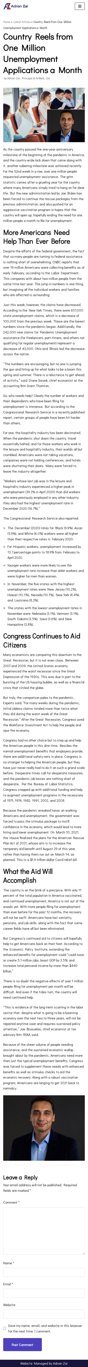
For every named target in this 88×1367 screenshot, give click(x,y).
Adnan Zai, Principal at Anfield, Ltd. (28, 78)
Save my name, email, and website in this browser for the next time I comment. (45, 1328)
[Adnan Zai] (16, 6)
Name (8, 1263)
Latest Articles (22, 22)
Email (8, 1284)
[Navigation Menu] (80, 6)
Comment (11, 1202)
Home (6, 22)
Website (9, 1304)
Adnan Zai (60, 1363)
